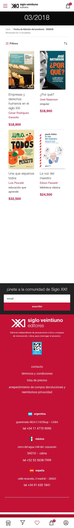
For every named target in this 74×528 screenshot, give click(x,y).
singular (44, 103)
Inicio (8, 29)
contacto (37, 367)
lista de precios (37, 380)
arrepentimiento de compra (27, 387)
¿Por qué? (47, 95)
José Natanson (49, 99)
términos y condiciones (37, 373)
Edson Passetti (49, 182)
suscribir (37, 306)
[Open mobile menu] (5, 6)
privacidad (45, 392)
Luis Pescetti (16, 182)
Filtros (14, 43)
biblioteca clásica (50, 187)
